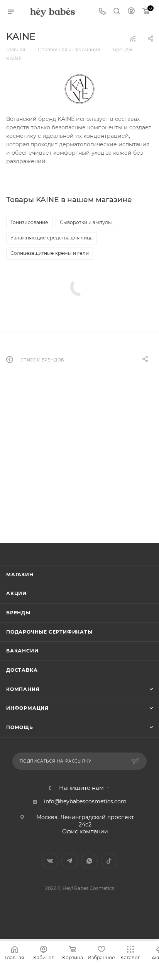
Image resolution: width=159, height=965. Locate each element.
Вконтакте (50, 861)
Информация (27, 708)
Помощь (19, 727)
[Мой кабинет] (131, 11)
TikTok (109, 861)
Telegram (69, 861)
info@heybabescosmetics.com (85, 801)
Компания (22, 689)
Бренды (18, 612)
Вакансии (22, 651)
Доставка (21, 670)
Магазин (20, 574)
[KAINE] (79, 89)
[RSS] (132, 38)
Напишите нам (81, 788)
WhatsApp (89, 861)
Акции (16, 593)
